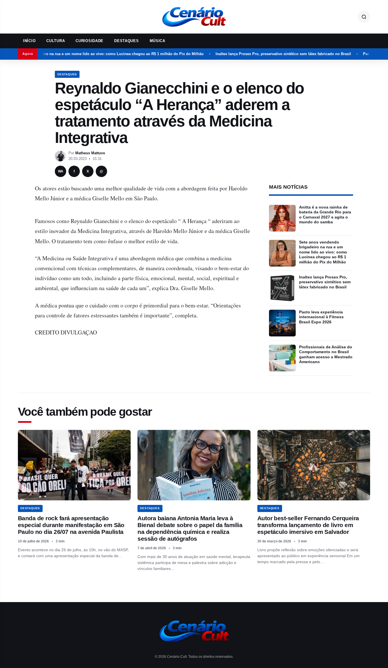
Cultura (55, 41)
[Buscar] (364, 17)
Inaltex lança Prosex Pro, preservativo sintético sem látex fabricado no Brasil (265, 54)
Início (29, 41)
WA (60, 171)
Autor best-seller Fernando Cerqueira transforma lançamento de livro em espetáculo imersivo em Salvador (308, 525)
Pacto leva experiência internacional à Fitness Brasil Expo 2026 (321, 317)
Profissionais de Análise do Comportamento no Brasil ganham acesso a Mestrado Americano (325, 354)
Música (157, 41)
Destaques (126, 41)
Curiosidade (89, 41)
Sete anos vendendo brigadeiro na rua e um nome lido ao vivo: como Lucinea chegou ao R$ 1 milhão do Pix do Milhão (323, 252)
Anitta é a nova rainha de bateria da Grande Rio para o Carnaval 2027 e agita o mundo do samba (325, 214)
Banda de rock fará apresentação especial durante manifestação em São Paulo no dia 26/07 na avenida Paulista (71, 525)
